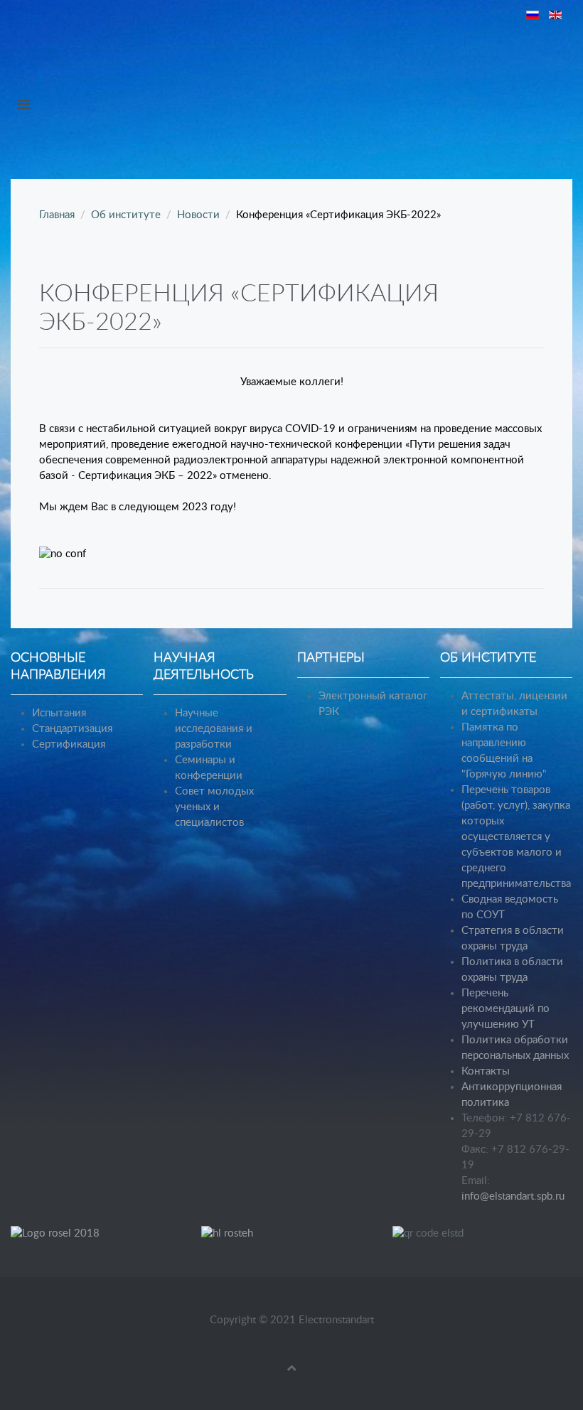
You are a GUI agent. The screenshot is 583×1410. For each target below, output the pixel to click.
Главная (57, 215)
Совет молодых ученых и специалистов (214, 807)
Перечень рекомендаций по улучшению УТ (505, 1009)
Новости (198, 215)
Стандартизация (72, 728)
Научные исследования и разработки (213, 729)
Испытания (59, 713)
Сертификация (68, 744)
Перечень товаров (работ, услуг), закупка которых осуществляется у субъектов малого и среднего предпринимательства (516, 837)
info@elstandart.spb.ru (513, 1196)
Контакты (485, 1071)
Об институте (126, 215)
